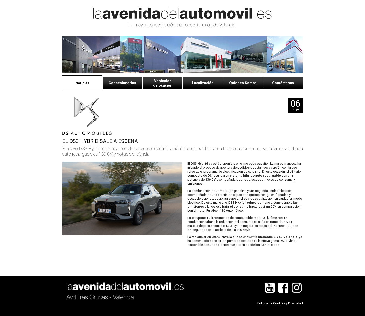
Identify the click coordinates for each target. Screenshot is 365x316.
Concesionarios (122, 83)
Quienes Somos (243, 83)
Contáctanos (283, 83)
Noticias (82, 83)
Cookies (279, 303)
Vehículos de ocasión (162, 83)
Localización (203, 83)
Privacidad (295, 303)
